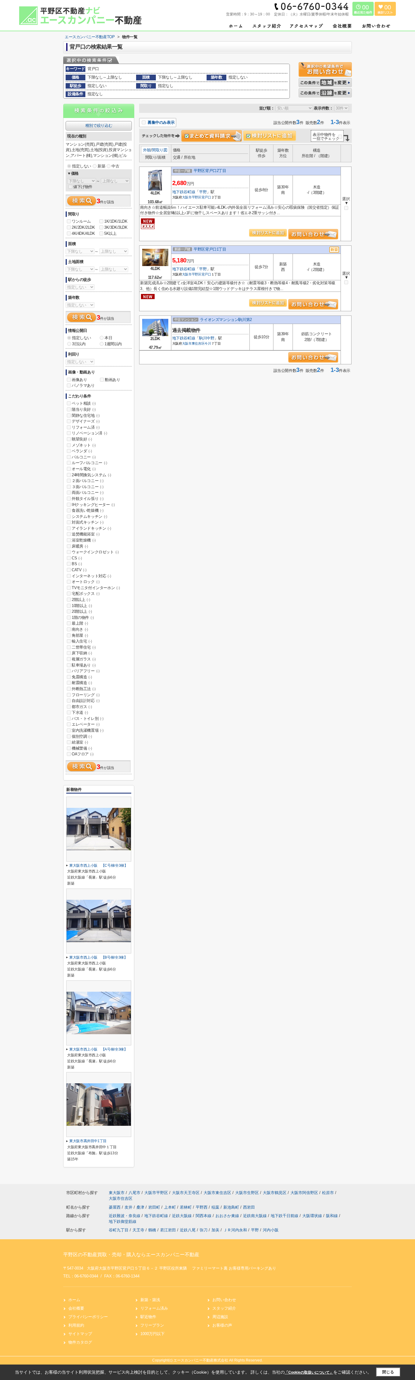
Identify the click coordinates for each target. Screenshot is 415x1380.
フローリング (86, 695)
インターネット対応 (91, 576)
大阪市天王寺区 (186, 1192)
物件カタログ (80, 1342)
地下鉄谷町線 (183, 192)
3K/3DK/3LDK (116, 227)
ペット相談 (84, 403)
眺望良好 (82, 439)
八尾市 (134, 1192)
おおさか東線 (227, 1215)
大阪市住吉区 (120, 1198)
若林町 (186, 1207)
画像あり (79, 379)
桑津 (141, 1207)
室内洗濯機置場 (87, 730)
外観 (147, 150)
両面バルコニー (87, 492)
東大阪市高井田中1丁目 (88, 1141)
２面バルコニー (87, 480)
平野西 (202, 1207)
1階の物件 (83, 617)
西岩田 (249, 1207)
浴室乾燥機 (84, 540)
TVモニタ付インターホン (96, 587)
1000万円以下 (152, 1333)
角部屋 (80, 635)
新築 (101, 166)
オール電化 (84, 469)
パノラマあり (83, 385)
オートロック (86, 581)
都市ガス (82, 706)
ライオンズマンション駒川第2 (226, 319)
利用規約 (76, 1325)
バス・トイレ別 (87, 718)
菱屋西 (115, 1207)
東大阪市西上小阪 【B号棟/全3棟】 (98, 957)
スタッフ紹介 (224, 1308)
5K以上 (110, 233)
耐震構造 (82, 682)
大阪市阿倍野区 (304, 1192)
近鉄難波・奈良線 (125, 1215)
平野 (203, 192)
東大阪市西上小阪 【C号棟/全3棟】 (98, 865)
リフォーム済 (86, 427)
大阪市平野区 (191, 197)
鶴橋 (152, 1230)
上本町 (170, 1207)
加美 (215, 1230)
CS (77, 558)
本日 (108, 338)
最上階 (80, 623)
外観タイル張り (87, 498)
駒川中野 (206, 338)
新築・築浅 (150, 1299)
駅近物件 (148, 1316)
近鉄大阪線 (182, 1215)
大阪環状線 (312, 1215)
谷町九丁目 (119, 1230)
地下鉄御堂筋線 (122, 1221)
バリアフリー (86, 671)
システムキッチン (89, 516)
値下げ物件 (82, 186)
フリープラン (152, 1325)
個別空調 (82, 736)
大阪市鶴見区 (274, 1192)
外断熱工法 (84, 689)
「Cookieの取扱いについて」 (309, 1372)
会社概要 (76, 1308)
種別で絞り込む (98, 125)
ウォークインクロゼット (95, 552)
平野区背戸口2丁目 (210, 170)
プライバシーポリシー (88, 1316)
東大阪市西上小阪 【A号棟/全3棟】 (98, 1049)
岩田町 (154, 1207)
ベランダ (82, 451)
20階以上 (82, 611)
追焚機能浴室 (86, 534)
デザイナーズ (86, 421)
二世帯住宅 (84, 647)
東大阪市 (117, 1192)
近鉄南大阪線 (255, 1215)
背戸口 (206, 197)
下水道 (80, 712)
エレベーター (86, 724)
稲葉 (216, 1207)
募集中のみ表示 (160, 122)
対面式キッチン (87, 522)
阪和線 (332, 1215)
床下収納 (82, 653)
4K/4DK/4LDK (83, 233)
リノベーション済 (89, 433)
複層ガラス (84, 659)
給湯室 (80, 742)
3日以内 (78, 344)
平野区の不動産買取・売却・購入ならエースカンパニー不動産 (131, 1254)
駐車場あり (84, 665)
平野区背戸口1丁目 (210, 249)
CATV (79, 570)
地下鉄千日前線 (285, 1215)
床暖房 (80, 546)
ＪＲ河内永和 (235, 1230)
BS (77, 564)
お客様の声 (222, 1325)
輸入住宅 (82, 641)
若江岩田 (168, 1230)
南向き (80, 629)
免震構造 (82, 677)
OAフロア (83, 754)
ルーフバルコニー (89, 463)
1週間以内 (113, 344)
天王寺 (138, 1230)
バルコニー (84, 457)
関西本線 (204, 1215)
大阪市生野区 (247, 1192)
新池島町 (231, 1207)
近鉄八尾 (188, 1230)
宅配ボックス (86, 593)
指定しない (81, 166)
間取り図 (159, 150)
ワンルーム (81, 221)
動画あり (112, 379)
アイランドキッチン (91, 528)
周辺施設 (220, 1316)
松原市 (328, 1192)
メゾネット (84, 445)
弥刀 (204, 1230)
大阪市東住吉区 (193, 343)
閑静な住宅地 (86, 415)
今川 (207, 343)
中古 (115, 166)
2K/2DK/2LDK (83, 227)
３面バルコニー (87, 486)
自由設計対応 (86, 700)
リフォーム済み (154, 1308)
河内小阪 (271, 1230)
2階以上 (81, 599)
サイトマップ (80, 1333)
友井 (129, 1207)
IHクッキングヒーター (93, 504)
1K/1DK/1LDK (116, 221)
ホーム (74, 1299)
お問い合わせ (224, 1299)
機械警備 (82, 748)
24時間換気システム (91, 475)
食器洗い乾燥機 (87, 510)
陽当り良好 (84, 409)
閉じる (388, 1372)
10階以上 (82, 605)
